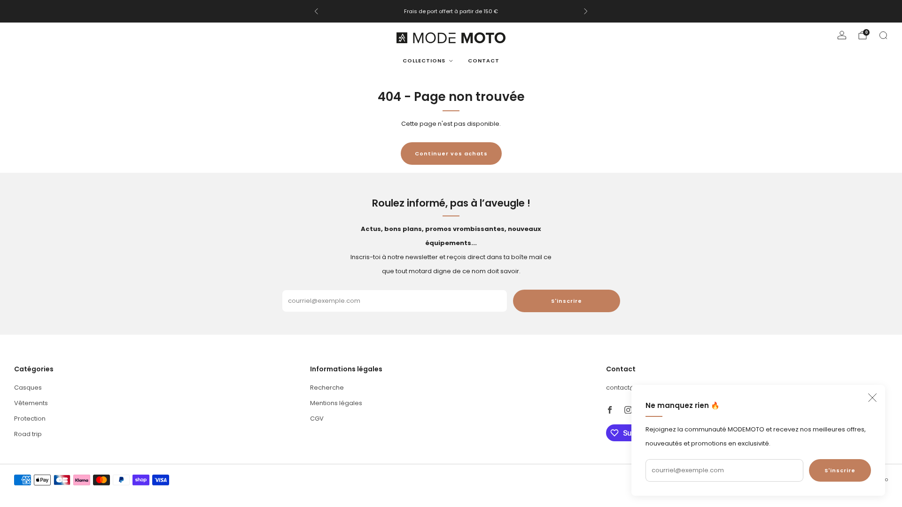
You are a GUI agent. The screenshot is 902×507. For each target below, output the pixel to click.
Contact (483, 60)
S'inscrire (839, 470)
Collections (424, 60)
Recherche (327, 387)
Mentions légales (336, 403)
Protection (30, 418)
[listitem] (451, 11)
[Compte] (842, 35)
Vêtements (31, 403)
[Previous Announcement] (316, 11)
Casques (28, 387)
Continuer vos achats (451, 153)
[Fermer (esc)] (872, 397)
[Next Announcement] (586, 11)
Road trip (28, 434)
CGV (317, 418)
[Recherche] (883, 35)
